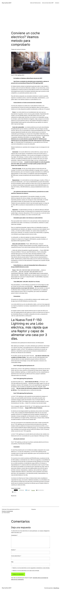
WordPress (56, 588)
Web (12, 561)
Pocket (33, 490)
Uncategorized (9, 511)
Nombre (13, 549)
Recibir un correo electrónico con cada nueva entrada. (26, 570)
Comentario (14, 535)
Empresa (4, 511)
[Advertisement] (30, 18)
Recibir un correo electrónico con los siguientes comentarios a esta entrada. (31, 568)
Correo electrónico (16, 556)
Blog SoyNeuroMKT (6, 2)
